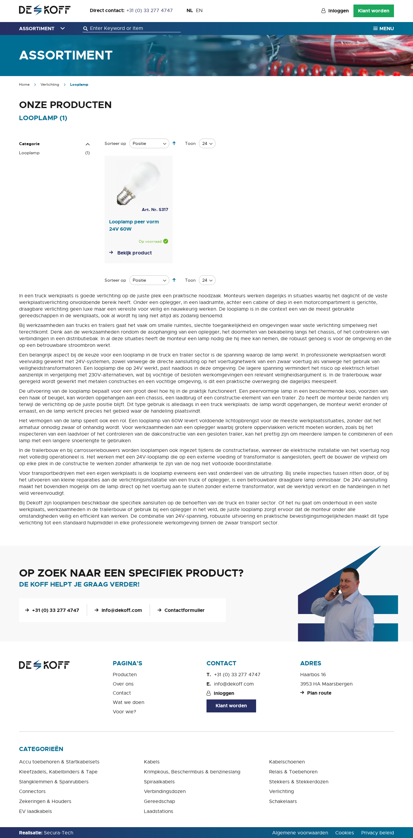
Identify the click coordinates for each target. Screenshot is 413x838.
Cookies (344, 833)
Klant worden (373, 11)
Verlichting (50, 84)
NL (190, 10)
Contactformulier (184, 610)
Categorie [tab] (29, 143)
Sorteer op (115, 143)
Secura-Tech (58, 833)
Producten (125, 675)
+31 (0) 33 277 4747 (149, 11)
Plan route (319, 693)
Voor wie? (124, 712)
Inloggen (338, 11)
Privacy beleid (377, 833)
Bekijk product (134, 253)
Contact (122, 693)
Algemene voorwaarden (300, 833)
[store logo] (44, 9)
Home (25, 84)
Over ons (123, 684)
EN (199, 11)
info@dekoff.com (122, 610)
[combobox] (132, 28)
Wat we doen (128, 702)
